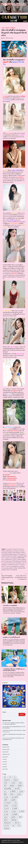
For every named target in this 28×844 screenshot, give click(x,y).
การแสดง (13, 782)
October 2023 (5, 751)
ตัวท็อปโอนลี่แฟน (8, 554)
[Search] (25, 9)
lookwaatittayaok (11, 476)
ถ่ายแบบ (21, 791)
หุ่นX (7, 568)
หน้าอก (6, 817)
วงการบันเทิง (7, 802)
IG (14, 777)
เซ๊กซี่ (20, 817)
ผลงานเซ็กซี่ (15, 797)
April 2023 (5, 766)
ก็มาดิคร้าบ (10, 552)
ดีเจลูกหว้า (18, 552)
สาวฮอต (3, 568)
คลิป (5, 785)
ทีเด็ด (5, 794)
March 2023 (5, 769)
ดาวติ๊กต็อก (13, 791)
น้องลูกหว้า (16, 554)
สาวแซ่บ (6, 814)
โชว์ (19, 825)
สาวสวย (7, 566)
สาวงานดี (20, 564)
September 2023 (6, 754)
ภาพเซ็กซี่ (6, 559)
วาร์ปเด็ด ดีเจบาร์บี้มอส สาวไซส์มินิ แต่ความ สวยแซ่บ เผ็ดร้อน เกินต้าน (14, 669)
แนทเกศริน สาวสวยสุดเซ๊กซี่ (10, 605)
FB (10, 777)
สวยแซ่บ (15, 564)
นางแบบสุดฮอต (13, 557)
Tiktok (5, 782)
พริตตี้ (18, 557)
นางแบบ (3, 27)
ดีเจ (14, 552)
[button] (4, 491)
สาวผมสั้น (14, 808)
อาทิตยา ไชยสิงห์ (18, 568)
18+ (5, 777)
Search (4, 712)
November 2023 (6, 749)
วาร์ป (22, 563)
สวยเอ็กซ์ (10, 564)
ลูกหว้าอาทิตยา (8, 563)
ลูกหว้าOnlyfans (5, 561)
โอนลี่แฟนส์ (12, 27)
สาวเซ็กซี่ (21, 811)
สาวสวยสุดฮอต (14, 566)
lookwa (3, 550)
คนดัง (20, 782)
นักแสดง (19, 794)
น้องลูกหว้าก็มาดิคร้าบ (12, 556)
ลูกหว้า (11, 559)
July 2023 (5, 759)
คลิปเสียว (20, 785)
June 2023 (5, 761)
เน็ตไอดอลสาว (7, 822)
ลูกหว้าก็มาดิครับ (14, 561)
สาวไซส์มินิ (14, 814)
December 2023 (6, 747)
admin (4, 38)
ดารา (5, 791)
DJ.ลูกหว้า (9, 549)
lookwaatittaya (9, 550)
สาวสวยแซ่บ (21, 566)
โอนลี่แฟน (14, 569)
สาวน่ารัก (6, 808)
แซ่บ (13, 825)
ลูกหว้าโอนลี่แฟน (16, 563)
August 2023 (5, 756)
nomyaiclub (16, 550)
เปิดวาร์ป (9, 569)
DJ (6, 549)
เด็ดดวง (6, 820)
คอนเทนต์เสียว (7, 788)
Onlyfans (22, 550)
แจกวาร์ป (6, 825)
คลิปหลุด (12, 785)
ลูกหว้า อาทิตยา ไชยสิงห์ (19, 559)
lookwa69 (7, 474)
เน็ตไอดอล (7, 27)
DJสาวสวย (20, 549)
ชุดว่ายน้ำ (17, 788)
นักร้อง (11, 794)
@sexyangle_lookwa (11, 479)
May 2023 (5, 764)
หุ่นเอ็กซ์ (11, 568)
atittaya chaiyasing (12, 478)
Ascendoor (8, 842)
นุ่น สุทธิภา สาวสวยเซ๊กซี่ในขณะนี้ (11, 637)
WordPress (21, 842)
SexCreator (4, 552)
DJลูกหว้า (15, 549)
